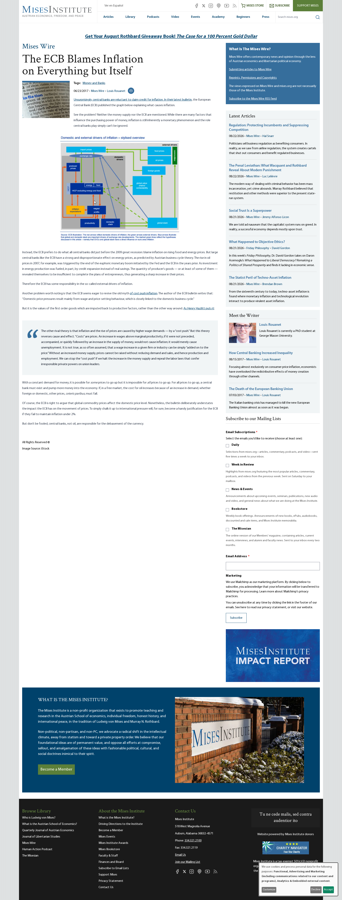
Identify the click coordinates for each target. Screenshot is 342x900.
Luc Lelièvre (269, 176)
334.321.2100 (192, 840)
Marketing (233, 575)
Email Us (180, 855)
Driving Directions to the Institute (121, 824)
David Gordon (281, 248)
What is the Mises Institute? (116, 817)
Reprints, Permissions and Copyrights (253, 77)
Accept (328, 889)
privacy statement (274, 607)
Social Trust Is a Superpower (250, 211)
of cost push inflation (143, 293)
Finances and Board (111, 862)
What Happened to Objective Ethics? (257, 242)
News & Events (242, 489)
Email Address (238, 556)
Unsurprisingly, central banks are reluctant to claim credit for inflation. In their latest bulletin (133, 99)
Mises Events (107, 836)
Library (130, 17)
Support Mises (308, 5)
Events (195, 17)
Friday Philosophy (257, 248)
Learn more (266, 591)
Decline (315, 889)
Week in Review (243, 464)
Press (265, 17)
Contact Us (106, 887)
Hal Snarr (268, 136)
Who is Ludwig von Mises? (38, 817)
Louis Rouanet (116, 91)
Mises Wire (38, 47)
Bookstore (239, 509)
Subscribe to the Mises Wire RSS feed (253, 98)
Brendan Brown (272, 284)
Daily (235, 445)
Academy (218, 17)
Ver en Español (113, 5)
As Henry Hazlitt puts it (198, 308)
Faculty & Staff (108, 855)
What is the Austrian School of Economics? (49, 824)
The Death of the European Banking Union (261, 389)
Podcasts (153, 17)
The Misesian (241, 528)
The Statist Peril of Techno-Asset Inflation (260, 278)
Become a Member (56, 770)
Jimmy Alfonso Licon (275, 217)
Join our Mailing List (187, 862)
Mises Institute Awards (113, 843)
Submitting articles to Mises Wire (250, 69)
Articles (108, 17)
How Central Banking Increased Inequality (261, 353)
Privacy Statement (111, 881)
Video (175, 17)
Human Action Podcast (37, 849)
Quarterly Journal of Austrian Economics (48, 830)
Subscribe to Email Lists (114, 868)
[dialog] (298, 879)
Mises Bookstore (109, 849)
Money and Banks (94, 83)
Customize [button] (269, 889)
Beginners (243, 17)
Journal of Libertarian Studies (41, 836)
